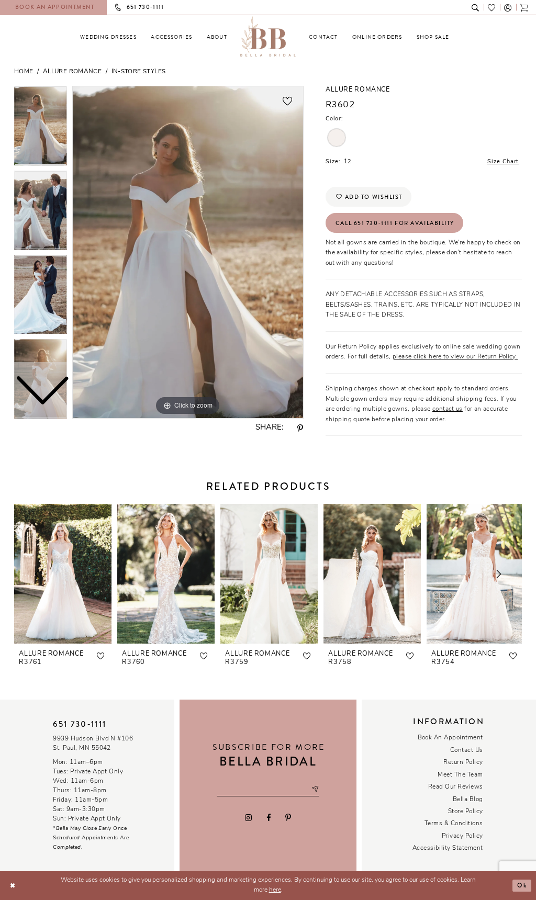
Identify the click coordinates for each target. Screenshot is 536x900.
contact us (447, 409)
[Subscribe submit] (315, 789)
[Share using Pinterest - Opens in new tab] (300, 428)
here (275, 890)
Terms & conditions (454, 823)
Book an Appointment (450, 738)
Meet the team (460, 775)
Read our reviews (455, 787)
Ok (522, 885)
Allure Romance (72, 72)
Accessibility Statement (447, 848)
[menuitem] (108, 37)
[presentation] (62, 574)
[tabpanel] (188, 252)
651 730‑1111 (79, 724)
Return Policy (463, 762)
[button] (508, 7)
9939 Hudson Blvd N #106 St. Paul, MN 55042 (93, 743)
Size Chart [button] (503, 162)
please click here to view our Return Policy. (455, 357)
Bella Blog (468, 799)
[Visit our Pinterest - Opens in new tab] (288, 817)
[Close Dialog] (12, 886)
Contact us (466, 750)
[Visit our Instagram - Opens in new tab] (248, 817)
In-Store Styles (138, 72)
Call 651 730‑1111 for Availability (395, 223)
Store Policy (465, 811)
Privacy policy (462, 836)
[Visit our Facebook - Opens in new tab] (268, 817)
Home (24, 72)
